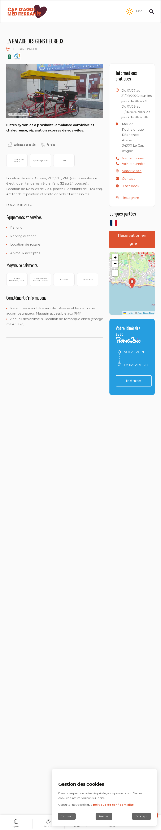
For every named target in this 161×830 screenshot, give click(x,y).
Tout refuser (66, 816)
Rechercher (133, 381)
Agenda (16, 826)
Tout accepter (141, 816)
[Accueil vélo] (9, 56)
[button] (133, 158)
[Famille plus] (17, 56)
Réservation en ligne (132, 239)
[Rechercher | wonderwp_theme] (151, 11)
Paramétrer (104, 816)
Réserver (48, 826)
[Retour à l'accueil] (27, 11)
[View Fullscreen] (115, 273)
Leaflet (129, 313)
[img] (8, 49)
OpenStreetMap (146, 313)
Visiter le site (132, 171)
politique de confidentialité (113, 804)
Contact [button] (128, 179)
